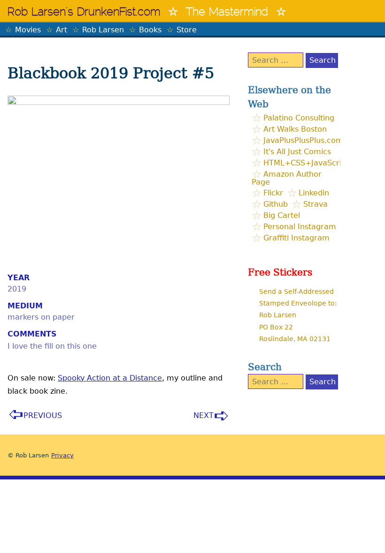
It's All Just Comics (297, 151)
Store (187, 29)
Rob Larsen (103, 29)
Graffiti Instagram (296, 237)
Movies (28, 29)
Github (275, 204)
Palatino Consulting (298, 117)
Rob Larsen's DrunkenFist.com (84, 12)
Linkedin (314, 192)
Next (203, 415)
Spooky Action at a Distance (110, 378)
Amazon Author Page (287, 178)
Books (150, 29)
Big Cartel (281, 215)
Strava (315, 204)
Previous (42, 415)
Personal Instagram (299, 226)
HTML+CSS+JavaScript (306, 162)
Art (61, 29)
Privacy (62, 455)
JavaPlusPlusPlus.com (303, 140)
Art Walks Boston (295, 129)
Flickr (273, 192)
